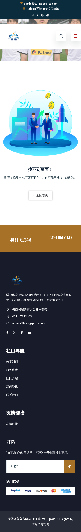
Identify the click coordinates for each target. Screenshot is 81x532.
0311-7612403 (22, 316)
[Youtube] (29, 333)
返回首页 (42, 195)
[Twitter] (37, 15)
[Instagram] (42, 15)
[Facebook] (33, 15)
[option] (20, 239)
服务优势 (12, 370)
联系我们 (12, 395)
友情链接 (12, 424)
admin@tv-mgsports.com (40, 4)
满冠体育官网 (40, 524)
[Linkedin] (21, 333)
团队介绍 (12, 378)
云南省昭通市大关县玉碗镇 (42, 9)
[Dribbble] (47, 15)
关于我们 (12, 362)
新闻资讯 (12, 387)
